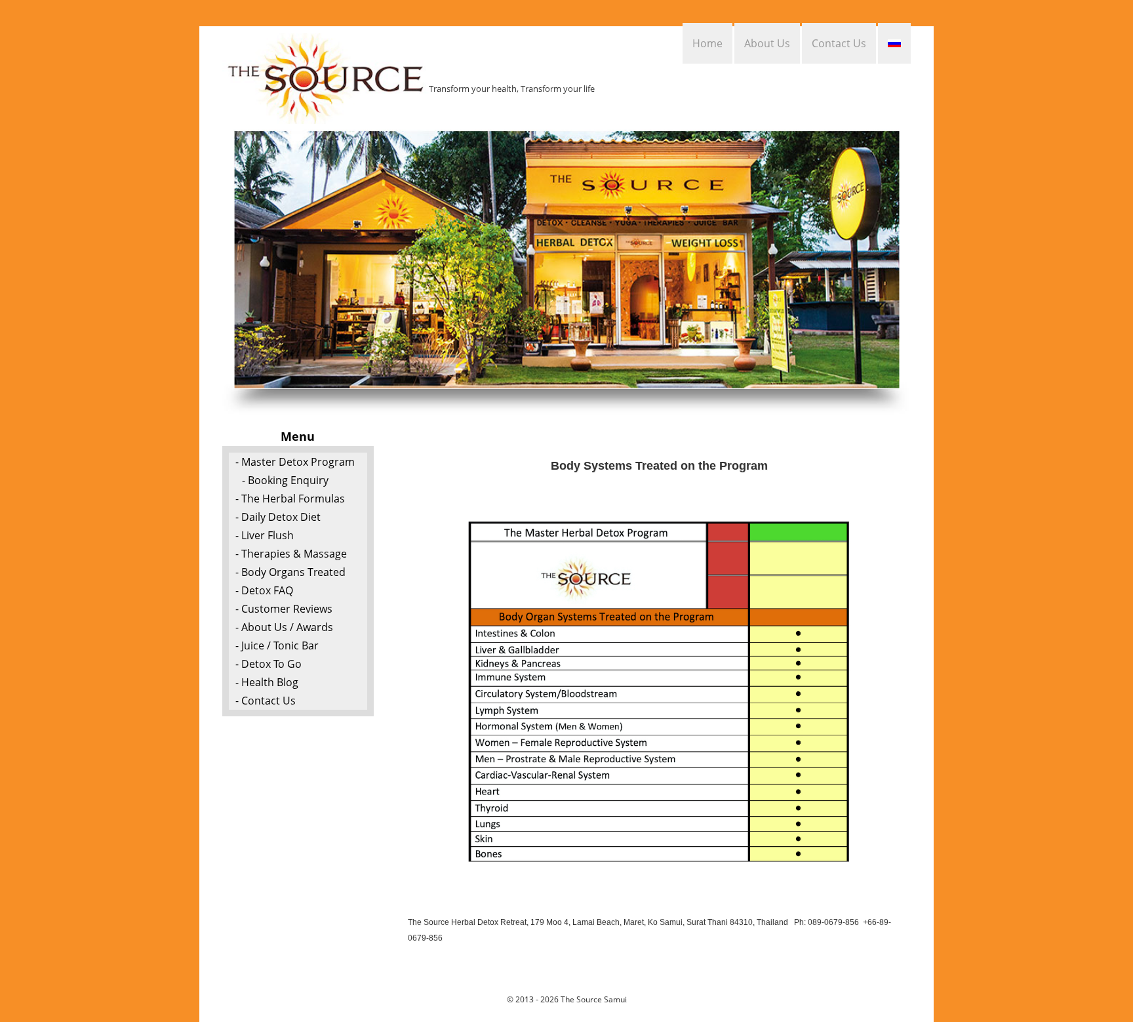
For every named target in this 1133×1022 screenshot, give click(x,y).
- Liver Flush (264, 535)
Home (707, 43)
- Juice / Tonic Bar (277, 645)
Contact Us (839, 43)
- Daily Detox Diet (278, 517)
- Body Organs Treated (290, 572)
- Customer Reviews (283, 609)
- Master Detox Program (295, 462)
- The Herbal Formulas (290, 498)
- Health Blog (266, 682)
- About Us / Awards (284, 627)
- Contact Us (265, 700)
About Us (767, 43)
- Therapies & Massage (291, 553)
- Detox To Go (268, 664)
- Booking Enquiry (285, 480)
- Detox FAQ (264, 590)
